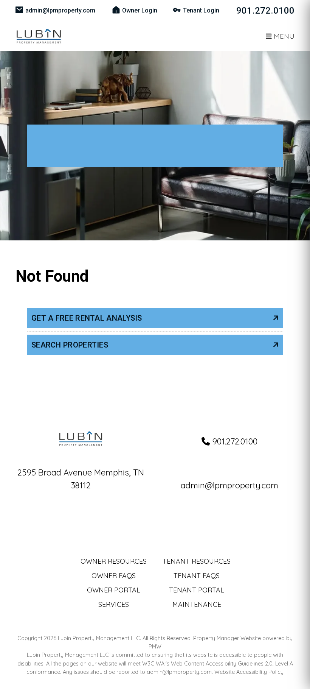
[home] (39, 35)
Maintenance (196, 604)
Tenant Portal (196, 590)
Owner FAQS (113, 575)
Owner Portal (113, 590)
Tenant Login (201, 10)
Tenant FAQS (197, 575)
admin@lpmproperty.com (60, 10)
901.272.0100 (265, 10)
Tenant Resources (197, 561)
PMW (155, 646)
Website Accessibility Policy (249, 672)
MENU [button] (283, 36)
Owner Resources (114, 561)
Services (113, 604)
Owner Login (139, 10)
